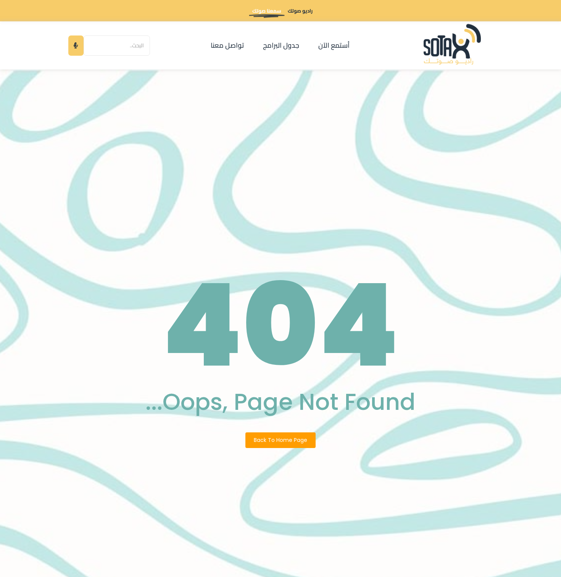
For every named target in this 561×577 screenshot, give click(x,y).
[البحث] (76, 45)
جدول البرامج (281, 45)
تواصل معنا (227, 45)
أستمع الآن (334, 45)
